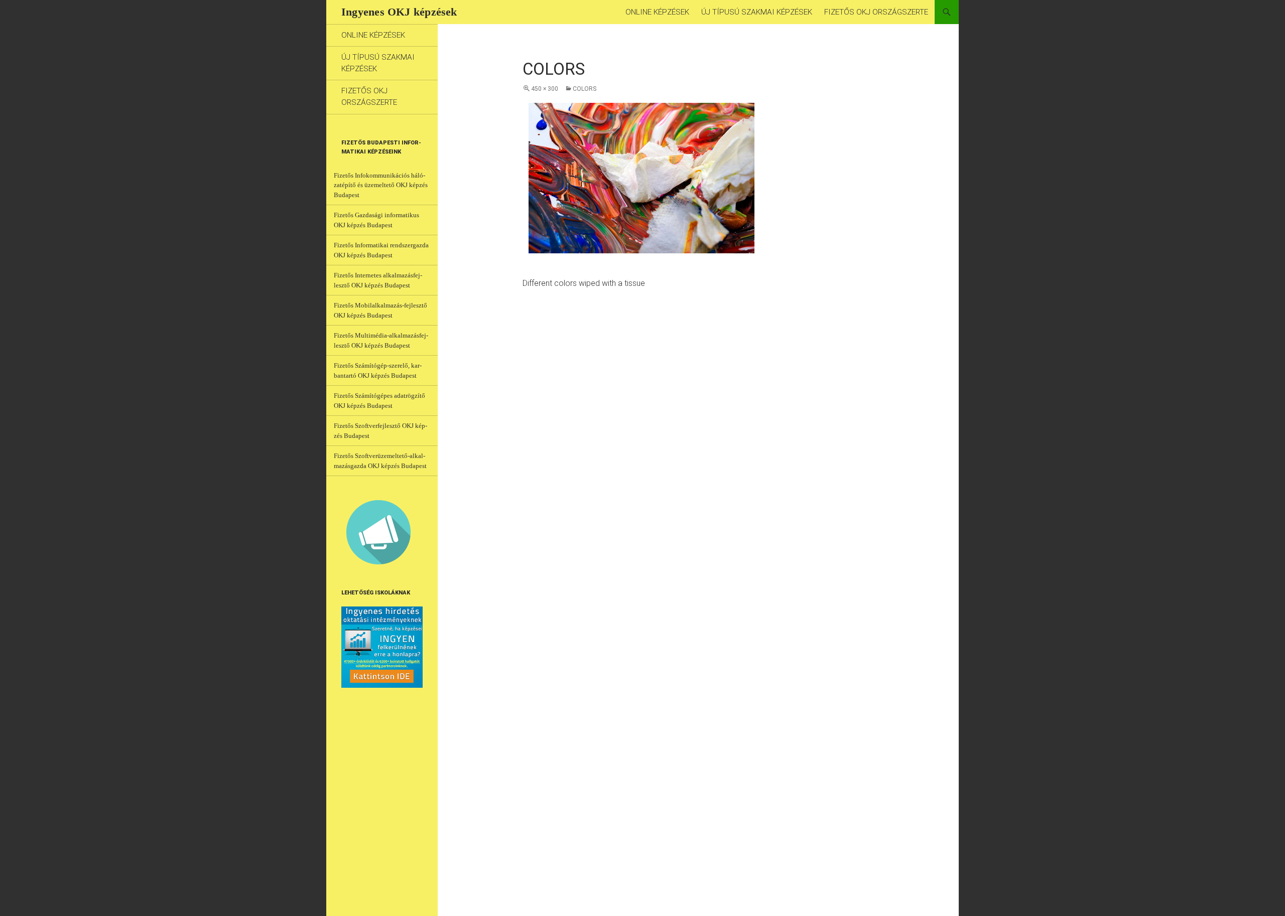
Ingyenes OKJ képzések (399, 12)
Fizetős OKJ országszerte (876, 12)
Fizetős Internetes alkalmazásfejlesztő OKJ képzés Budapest (378, 280)
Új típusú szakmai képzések (756, 12)
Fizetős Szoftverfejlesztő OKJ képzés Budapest (380, 430)
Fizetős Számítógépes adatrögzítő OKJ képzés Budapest (379, 400)
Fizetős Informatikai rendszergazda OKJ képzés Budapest (381, 250)
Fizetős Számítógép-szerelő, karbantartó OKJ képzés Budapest (378, 370)
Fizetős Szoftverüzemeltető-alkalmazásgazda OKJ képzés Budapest (380, 461)
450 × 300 (544, 88)
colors (584, 88)
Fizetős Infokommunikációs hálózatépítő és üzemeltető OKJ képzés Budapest (381, 185)
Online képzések (657, 12)
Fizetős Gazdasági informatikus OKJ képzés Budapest (376, 220)
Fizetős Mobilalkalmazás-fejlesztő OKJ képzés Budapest (380, 310)
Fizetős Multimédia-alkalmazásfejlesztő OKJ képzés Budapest (381, 340)
